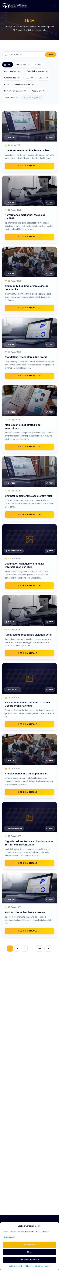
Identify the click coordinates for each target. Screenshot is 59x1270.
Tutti (9, 65)
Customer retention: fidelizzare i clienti (27, 150)
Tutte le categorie (31, 97)
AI (6, 84)
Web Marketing (11, 78)
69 (39, 948)
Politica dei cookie (16, 1266)
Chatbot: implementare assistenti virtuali (29, 496)
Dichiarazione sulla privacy (33, 1266)
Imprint (47, 1266)
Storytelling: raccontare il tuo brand (26, 357)
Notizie (21, 65)
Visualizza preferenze (29, 1259)
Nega (29, 1252)
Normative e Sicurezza (15, 91)
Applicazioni (38, 91)
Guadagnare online (24, 84)
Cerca (50, 55)
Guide (36, 65)
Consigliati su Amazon (36, 71)
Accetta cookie (29, 1244)
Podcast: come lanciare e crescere (25, 912)
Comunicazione (12, 71)
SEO (29, 78)
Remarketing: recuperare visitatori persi (28, 634)
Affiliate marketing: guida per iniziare (26, 773)
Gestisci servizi (9, 1237)
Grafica (43, 78)
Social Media (11, 97)
